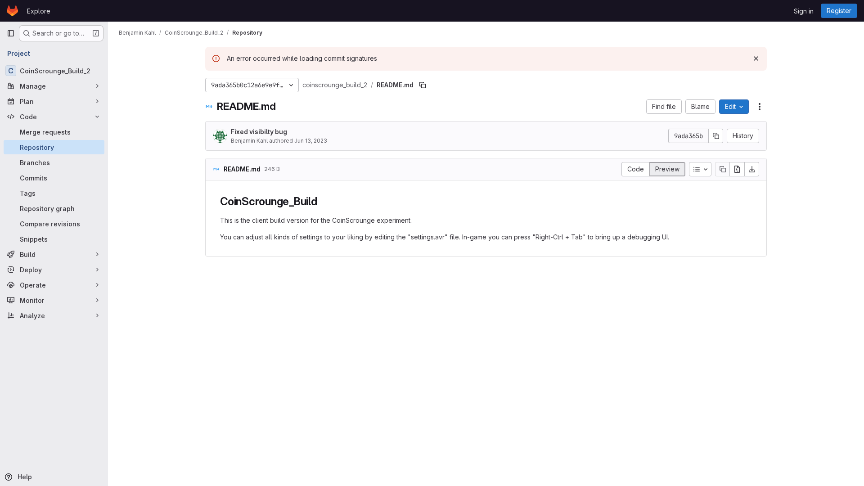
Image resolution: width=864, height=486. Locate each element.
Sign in (804, 11)
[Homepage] (12, 11)
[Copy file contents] (722, 169)
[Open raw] (737, 169)
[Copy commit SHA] (716, 136)
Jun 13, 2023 (310, 140)
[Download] (752, 169)
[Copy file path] (422, 85)
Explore (38, 11)
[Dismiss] (756, 58)
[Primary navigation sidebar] (11, 33)
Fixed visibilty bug (259, 131)
